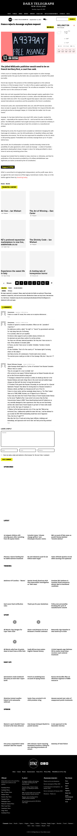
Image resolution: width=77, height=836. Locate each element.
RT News (10, 291)
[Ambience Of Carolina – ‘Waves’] (15, 573)
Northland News (5, 787)
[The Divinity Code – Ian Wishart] (42, 228)
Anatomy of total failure (59, 744)
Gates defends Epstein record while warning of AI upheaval (61, 557)
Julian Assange (18, 288)
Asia (33, 825)
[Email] (30, 283)
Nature (32, 823)
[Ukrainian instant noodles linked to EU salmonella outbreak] (15, 690)
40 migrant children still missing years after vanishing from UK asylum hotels (14, 537)
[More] (52, 283)
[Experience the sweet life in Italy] (13, 260)
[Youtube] (47, 763)
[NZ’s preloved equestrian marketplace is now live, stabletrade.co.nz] (13, 228)
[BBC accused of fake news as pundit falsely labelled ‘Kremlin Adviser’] (62, 527)
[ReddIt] (34, 283)
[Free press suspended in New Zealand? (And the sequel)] (15, 736)
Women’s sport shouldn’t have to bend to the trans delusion (14, 725)
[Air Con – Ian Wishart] (13, 199)
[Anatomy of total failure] (62, 736)
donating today (22, 177)
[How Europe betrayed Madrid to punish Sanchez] (38, 716)
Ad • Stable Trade (5, 247)
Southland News (5, 813)
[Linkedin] (43, 283)
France (10, 288)
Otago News (4, 810)
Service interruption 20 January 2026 (53, 791)
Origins (26, 823)
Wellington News (5, 801)
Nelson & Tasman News (7, 803)
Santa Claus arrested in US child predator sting (37, 699)
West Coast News (5, 806)
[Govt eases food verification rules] (15, 596)
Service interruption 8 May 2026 (52, 784)
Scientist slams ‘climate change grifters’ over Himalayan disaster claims (37, 537)
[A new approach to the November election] (62, 716)
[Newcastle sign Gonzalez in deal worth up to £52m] (62, 622)
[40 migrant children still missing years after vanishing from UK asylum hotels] (15, 527)
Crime (10, 823)
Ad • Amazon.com (34, 275)
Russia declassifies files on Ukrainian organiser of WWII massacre (60, 678)
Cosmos (38, 825)
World (50, 27)
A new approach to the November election (59, 725)
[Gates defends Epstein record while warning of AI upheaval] (62, 549)
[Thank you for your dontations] (38, 596)
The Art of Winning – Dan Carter (41, 212)
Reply (9, 316)
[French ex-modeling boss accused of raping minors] (38, 669)
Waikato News (5, 794)
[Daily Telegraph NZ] (10, 20)
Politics (38, 823)
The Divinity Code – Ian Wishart (41, 240)
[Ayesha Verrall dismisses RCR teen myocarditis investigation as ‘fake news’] (38, 573)
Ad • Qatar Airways (6, 275)
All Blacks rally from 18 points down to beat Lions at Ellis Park (14, 650)
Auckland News (5, 790)
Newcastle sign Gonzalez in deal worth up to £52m (60, 630)
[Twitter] (21, 283)
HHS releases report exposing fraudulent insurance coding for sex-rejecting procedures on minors (38, 746)
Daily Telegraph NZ (21, 19)
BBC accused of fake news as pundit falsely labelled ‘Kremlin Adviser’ (61, 537)
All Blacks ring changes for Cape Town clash (13, 630)
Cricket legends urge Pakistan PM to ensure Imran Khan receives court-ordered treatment (61, 652)
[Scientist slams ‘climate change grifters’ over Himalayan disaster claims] (38, 527)
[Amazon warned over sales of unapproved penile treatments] (62, 690)
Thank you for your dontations (38, 604)
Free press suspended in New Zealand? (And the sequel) (14, 744)
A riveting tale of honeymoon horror (38, 272)
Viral (48, 825)
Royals (43, 825)
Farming (43, 823)
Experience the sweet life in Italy (13, 272)
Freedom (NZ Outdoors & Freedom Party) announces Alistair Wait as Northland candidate (60, 583)
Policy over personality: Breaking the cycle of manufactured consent (59, 605)
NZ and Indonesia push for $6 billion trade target (38, 557)
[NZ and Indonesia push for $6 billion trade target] (38, 549)
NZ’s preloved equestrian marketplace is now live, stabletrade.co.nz (13, 242)
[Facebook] (26, 283)
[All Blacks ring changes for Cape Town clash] (15, 622)
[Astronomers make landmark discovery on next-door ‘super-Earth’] (15, 669)
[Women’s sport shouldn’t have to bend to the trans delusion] (15, 716)
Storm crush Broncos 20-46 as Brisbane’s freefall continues (38, 630)
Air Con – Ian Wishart (11, 210)
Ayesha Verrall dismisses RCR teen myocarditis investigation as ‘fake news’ (38, 582)
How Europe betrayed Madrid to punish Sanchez (38, 725)
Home (3, 184)
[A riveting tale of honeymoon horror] (42, 260)
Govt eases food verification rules (13, 605)
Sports (21, 823)
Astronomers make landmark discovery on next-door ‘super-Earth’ (14, 678)
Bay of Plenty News (6, 792)
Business (70, 823)
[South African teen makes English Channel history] (38, 641)
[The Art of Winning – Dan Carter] (42, 199)
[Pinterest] (47, 283)
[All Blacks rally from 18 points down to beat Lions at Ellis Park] (15, 641)
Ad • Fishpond (5, 213)
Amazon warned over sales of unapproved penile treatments (62, 699)
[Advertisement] (66, 72)
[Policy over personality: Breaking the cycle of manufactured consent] (62, 596)
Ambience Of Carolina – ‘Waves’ (14, 581)
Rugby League (51, 823)
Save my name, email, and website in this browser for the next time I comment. (26, 455)
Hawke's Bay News (6, 797)
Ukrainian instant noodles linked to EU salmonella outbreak (13, 700)
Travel (65, 823)
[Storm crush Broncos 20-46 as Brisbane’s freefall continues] (38, 622)
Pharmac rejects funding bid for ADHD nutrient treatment (13, 557)
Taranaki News (5, 799)
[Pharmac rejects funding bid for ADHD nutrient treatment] (15, 549)
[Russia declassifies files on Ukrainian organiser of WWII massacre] (62, 669)
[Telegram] (17, 283)
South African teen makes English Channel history (36, 650)
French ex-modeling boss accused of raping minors (36, 677)
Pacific (16, 823)
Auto (28, 825)
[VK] (38, 283)
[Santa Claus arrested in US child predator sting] (38, 690)
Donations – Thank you (50, 793)
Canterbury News (6, 808)
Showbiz (59, 823)
